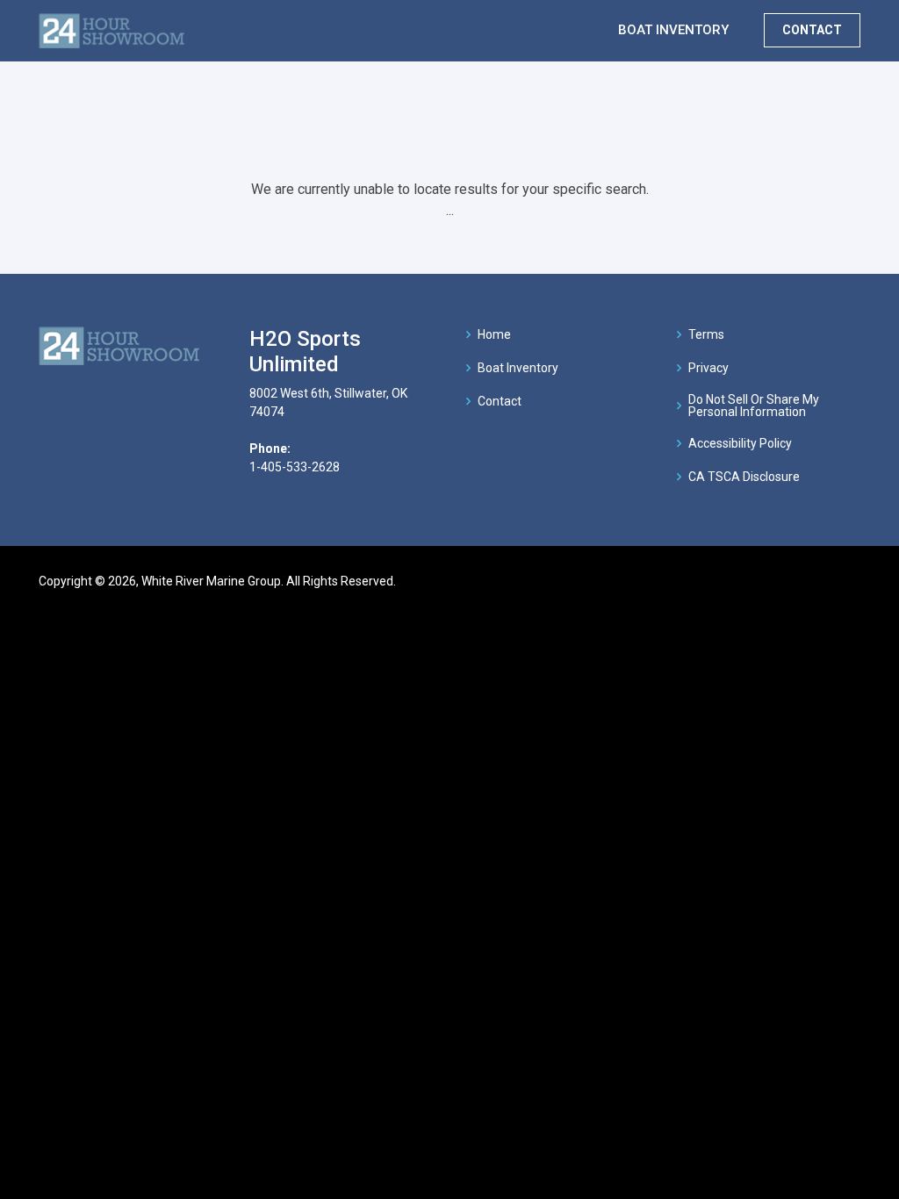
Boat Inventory (518, 368)
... (450, 210)
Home (494, 334)
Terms (706, 334)
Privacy (708, 368)
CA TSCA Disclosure (744, 476)
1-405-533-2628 (294, 467)
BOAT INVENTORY (673, 30)
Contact (499, 401)
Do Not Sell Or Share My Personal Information (753, 405)
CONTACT (812, 30)
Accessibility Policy (740, 443)
